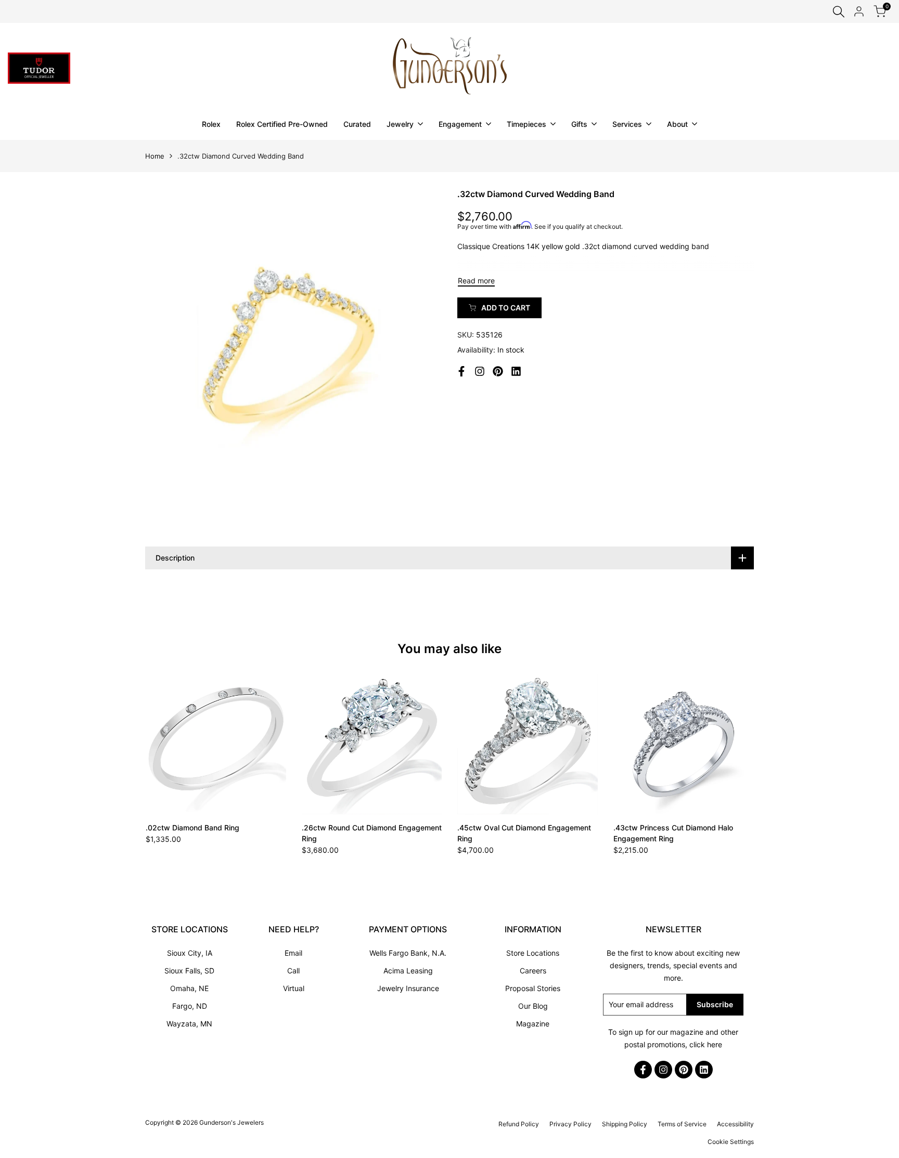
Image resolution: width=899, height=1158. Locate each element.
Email (293, 952)
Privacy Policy (570, 1124)
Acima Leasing (408, 970)
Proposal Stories (532, 988)
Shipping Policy (624, 1124)
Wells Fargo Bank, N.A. (407, 952)
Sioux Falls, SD (189, 970)
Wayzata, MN (189, 1023)
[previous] (170, 744)
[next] (728, 744)
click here (705, 1044)
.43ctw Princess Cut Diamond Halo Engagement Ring (673, 833)
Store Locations (532, 952)
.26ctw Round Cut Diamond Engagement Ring (372, 833)
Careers (533, 970)
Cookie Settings (731, 1142)
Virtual (293, 988)
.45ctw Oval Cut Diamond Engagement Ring (524, 833)
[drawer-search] (838, 12)
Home (154, 156)
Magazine (532, 1023)
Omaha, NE (189, 988)
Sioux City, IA (189, 952)
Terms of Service (682, 1124)
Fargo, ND (189, 1005)
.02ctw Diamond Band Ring (192, 827)
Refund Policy (518, 1124)
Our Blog (533, 1005)
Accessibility (735, 1124)
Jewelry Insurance (408, 988)
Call (293, 970)
